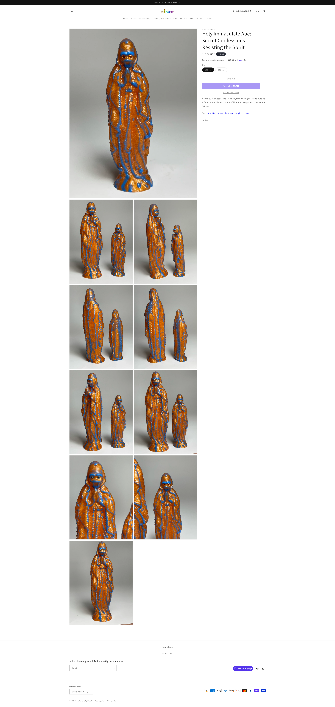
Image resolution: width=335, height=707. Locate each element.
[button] (72, 11)
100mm (209, 70)
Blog (171, 653)
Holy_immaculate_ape (222, 113)
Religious (238, 113)
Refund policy (99, 701)
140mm (222, 70)
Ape (209, 113)
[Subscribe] (113, 668)
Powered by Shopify (86, 701)
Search (164, 653)
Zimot (77, 701)
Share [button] (207, 120)
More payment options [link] (231, 92)
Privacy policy (112, 701)
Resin (247, 113)
